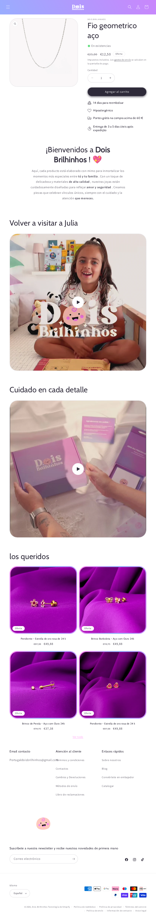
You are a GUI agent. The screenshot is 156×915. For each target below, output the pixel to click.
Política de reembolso (85, 906)
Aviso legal (140, 910)
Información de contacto (119, 910)
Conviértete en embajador (118, 777)
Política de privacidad (110, 906)
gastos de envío (122, 59)
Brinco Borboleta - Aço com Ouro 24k (112, 638)
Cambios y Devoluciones (71, 777)
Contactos (62, 768)
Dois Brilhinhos (40, 906)
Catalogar (108, 786)
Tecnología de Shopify (59, 906)
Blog (104, 768)
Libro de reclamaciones (70, 794)
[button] (8, 7)
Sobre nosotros (111, 760)
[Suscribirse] (73, 859)
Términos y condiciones (70, 760)
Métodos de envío (67, 786)
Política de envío (95, 910)
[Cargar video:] (78, 302)
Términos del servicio (135, 906)
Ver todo (78, 737)
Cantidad (92, 70)
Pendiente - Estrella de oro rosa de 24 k (43, 638)
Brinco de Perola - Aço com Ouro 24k (43, 723)
